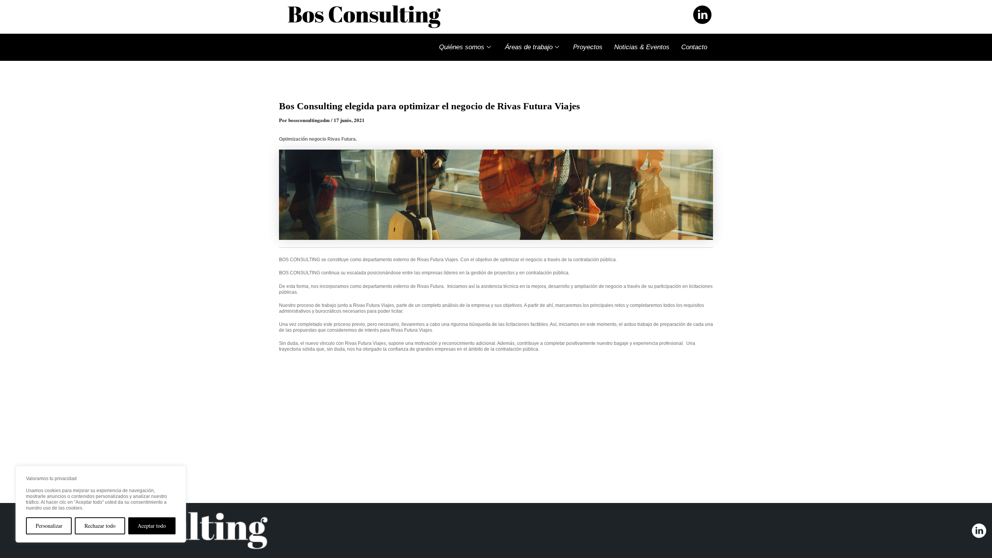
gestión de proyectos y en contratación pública (519, 273)
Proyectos (588, 47)
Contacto (694, 47)
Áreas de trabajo (529, 47)
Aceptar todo (152, 525)
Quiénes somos (461, 47)
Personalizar (49, 525)
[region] (101, 504)
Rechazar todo (99, 525)
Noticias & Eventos (642, 47)
